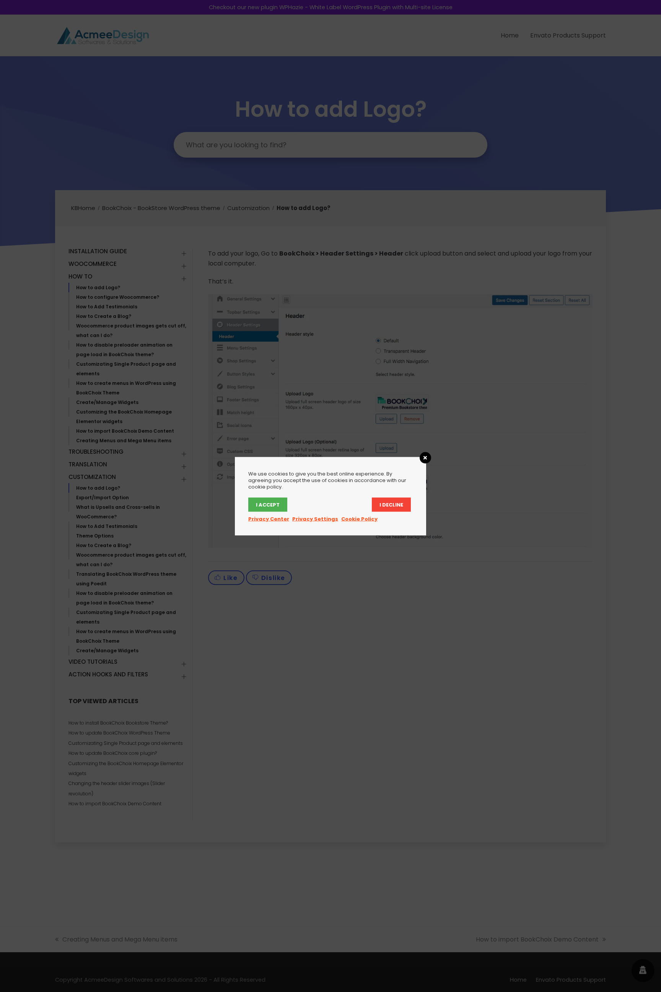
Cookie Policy (359, 518)
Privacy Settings (315, 518)
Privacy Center (268, 518)
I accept (268, 504)
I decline (391, 504)
